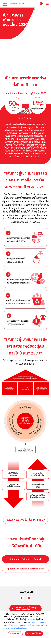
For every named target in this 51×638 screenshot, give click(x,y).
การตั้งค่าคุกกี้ (15, 633)
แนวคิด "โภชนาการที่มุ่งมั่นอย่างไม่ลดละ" (25, 520)
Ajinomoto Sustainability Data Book (25, 569)
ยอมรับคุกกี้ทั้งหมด (34, 633)
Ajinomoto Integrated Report (25, 559)
